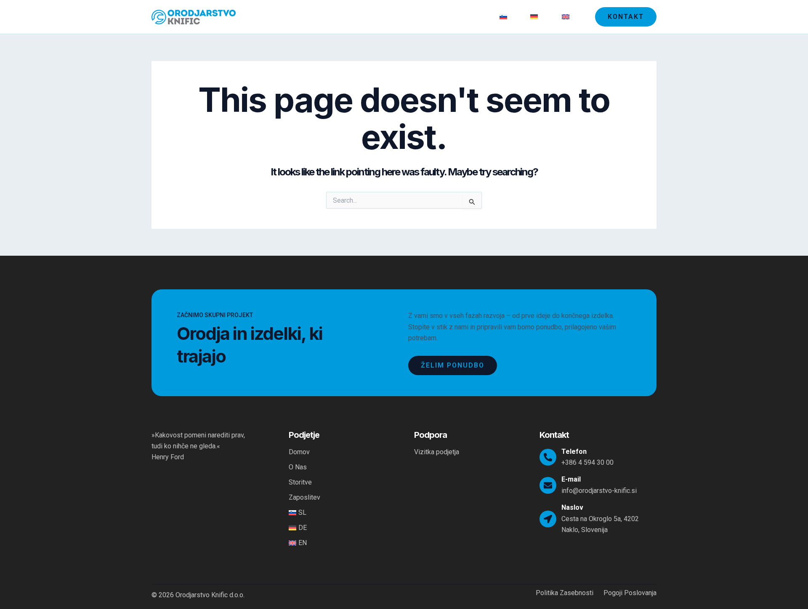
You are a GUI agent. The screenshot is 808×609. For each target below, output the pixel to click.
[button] (625, 16)
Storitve (429, 17)
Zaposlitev (470, 17)
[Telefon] (548, 457)
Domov (362, 17)
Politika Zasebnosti (564, 593)
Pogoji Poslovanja (629, 593)
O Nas (395, 17)
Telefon (574, 451)
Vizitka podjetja (436, 452)
